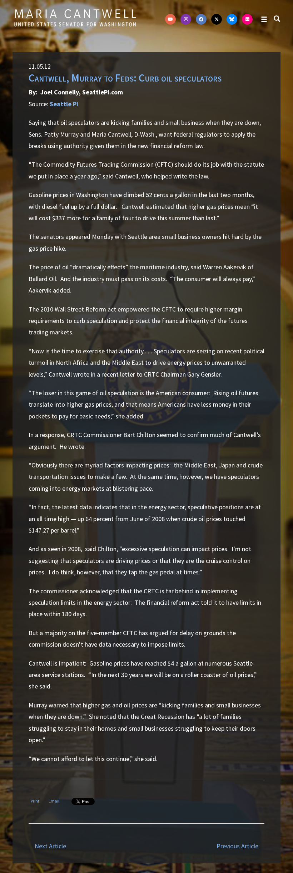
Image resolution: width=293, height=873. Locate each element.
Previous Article (237, 846)
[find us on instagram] (185, 19)
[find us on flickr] (247, 19)
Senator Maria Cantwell (75, 17)
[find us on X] (216, 19)
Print (35, 801)
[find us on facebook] (201, 19)
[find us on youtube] (170, 19)
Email (54, 801)
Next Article (50, 846)
